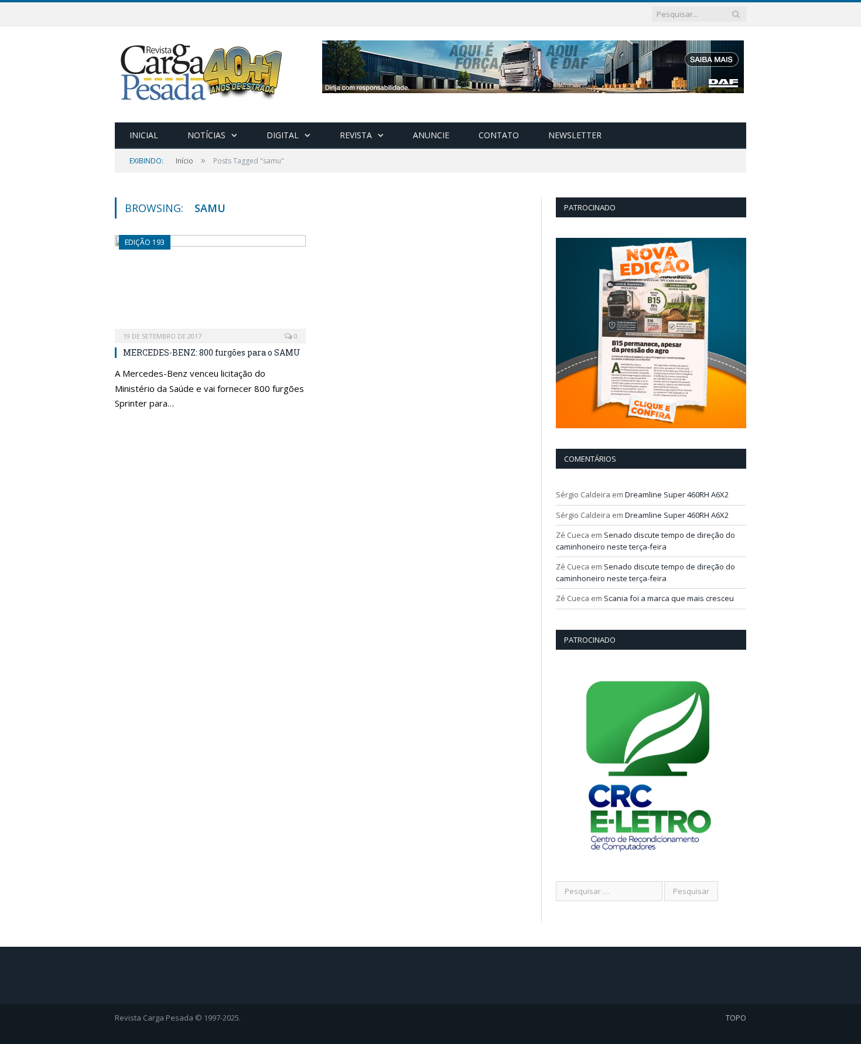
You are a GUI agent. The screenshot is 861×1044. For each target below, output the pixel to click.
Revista (356, 135)
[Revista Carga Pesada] (203, 72)
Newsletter (575, 135)
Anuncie (431, 135)
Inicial (143, 135)
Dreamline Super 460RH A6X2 (677, 494)
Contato (499, 135)
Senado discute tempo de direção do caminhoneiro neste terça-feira (645, 541)
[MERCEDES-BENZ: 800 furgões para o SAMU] (210, 285)
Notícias (206, 135)
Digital (282, 135)
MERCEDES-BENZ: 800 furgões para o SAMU (211, 352)
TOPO (736, 1017)
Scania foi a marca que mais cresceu (669, 598)
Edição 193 (145, 242)
